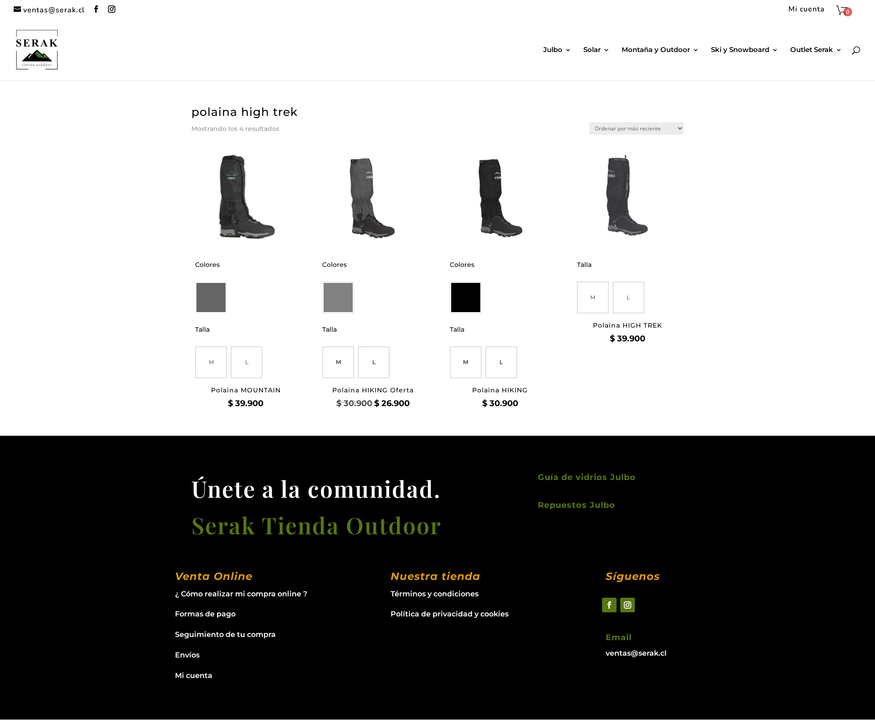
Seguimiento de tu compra (225, 634)
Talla (202, 329)
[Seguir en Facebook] (609, 605)
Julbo (552, 50)
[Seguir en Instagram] (627, 605)
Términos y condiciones (435, 594)
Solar (592, 50)
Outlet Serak (811, 50)
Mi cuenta (806, 9)
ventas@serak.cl (636, 653)
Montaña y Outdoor (656, 50)
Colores (207, 265)
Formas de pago (205, 614)
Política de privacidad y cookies (450, 614)
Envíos (187, 655)
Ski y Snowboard (740, 50)
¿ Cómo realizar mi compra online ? (241, 594)
